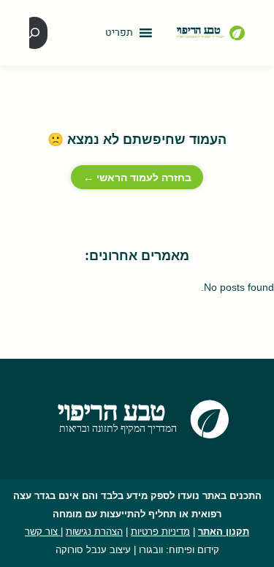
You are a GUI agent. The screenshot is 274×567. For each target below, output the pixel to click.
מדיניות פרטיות (160, 531)
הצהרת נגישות (94, 531)
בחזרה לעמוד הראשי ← (137, 177)
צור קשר (43, 531)
